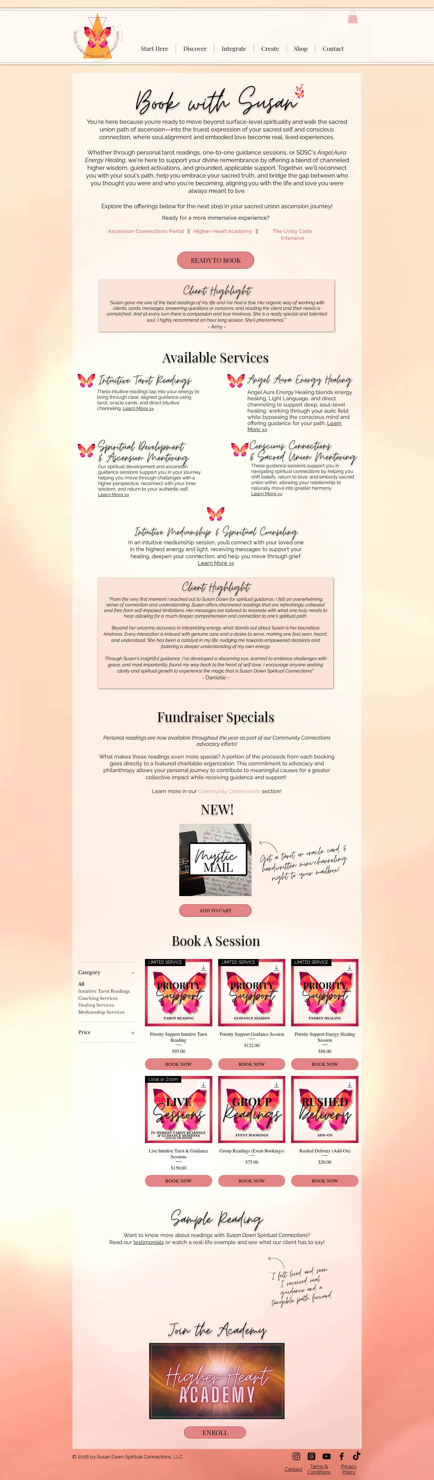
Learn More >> (138, 408)
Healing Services (96, 1005)
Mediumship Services (101, 1012)
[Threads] (311, 1456)
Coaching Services (98, 998)
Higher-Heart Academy (222, 231)
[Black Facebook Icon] (342, 1456)
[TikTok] (357, 1456)
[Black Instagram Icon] (296, 1456)
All (81, 984)
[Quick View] (215, 860)
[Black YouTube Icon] (327, 1456)
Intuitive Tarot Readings (104, 991)
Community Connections (229, 791)
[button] (352, 17)
